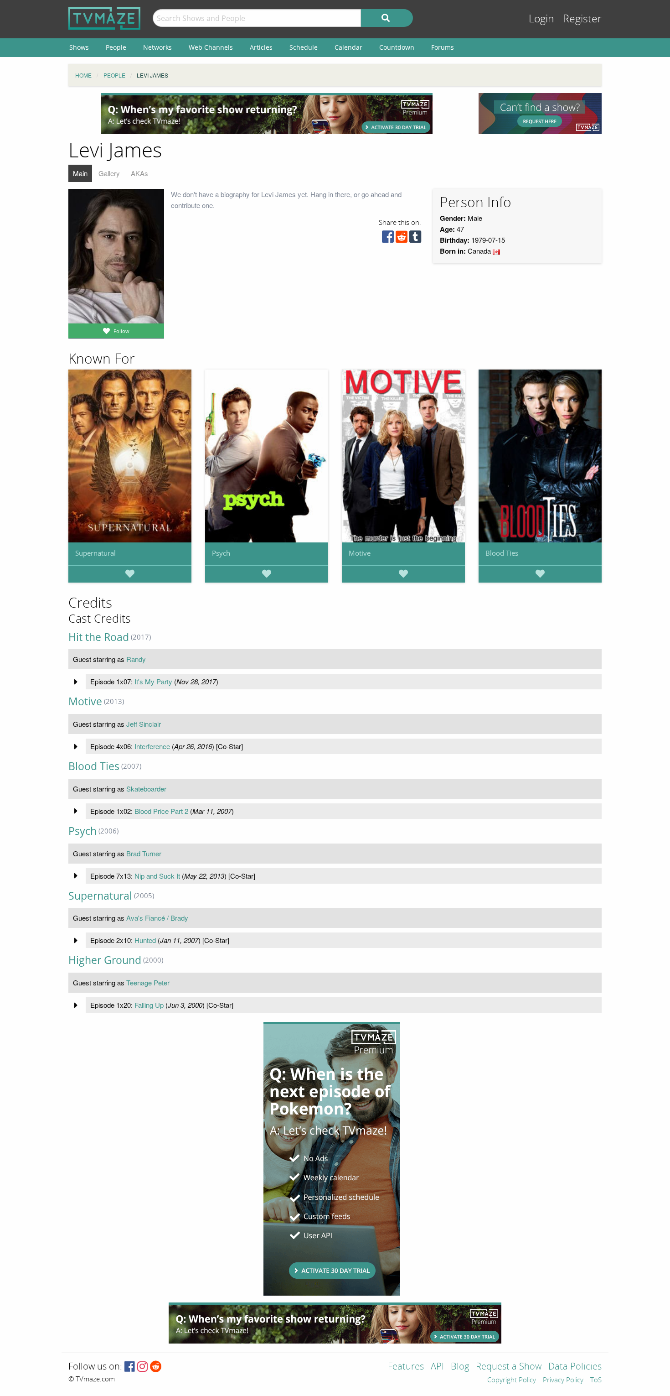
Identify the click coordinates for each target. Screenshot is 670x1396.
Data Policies (575, 1367)
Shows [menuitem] (79, 47)
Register (582, 19)
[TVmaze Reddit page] (156, 1367)
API (437, 1367)
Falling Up (149, 1005)
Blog (460, 1367)
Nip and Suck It (157, 875)
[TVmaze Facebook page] (129, 1367)
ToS (596, 1380)
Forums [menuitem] (442, 47)
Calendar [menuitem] (348, 47)
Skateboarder (146, 788)
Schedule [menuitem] (303, 47)
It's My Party (153, 681)
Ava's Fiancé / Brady (157, 917)
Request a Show (508, 1367)
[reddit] (401, 239)
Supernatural (95, 552)
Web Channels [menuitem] (211, 47)
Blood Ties (501, 552)
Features (406, 1367)
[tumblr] (415, 239)
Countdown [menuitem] (396, 47)
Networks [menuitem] (157, 47)
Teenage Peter (148, 982)
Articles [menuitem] (261, 47)
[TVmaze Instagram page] (142, 1367)
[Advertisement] (267, 113)
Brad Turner (143, 853)
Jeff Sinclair (143, 724)
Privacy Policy (563, 1380)
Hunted (145, 940)
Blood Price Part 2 (161, 811)
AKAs (139, 173)
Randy (136, 659)
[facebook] (388, 239)
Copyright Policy (511, 1380)
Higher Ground (104, 960)
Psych (221, 552)
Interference (152, 746)
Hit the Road (98, 637)
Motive (360, 552)
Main (80, 173)
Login (541, 19)
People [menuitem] (116, 47)
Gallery (109, 173)
